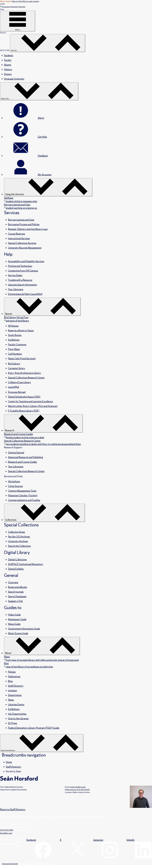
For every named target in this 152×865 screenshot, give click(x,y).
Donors (8, 74)
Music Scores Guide (18, 633)
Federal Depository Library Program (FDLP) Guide (33, 727)
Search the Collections (19, 546)
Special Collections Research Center (26, 377)
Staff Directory (15, 685)
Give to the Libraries (18, 718)
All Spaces (13, 325)
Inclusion (12, 690)
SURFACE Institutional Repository (25, 564)
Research (10, 430)
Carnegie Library (16, 368)
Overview (13, 582)
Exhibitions (13, 339)
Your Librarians (15, 289)
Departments (15, 695)
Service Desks (15, 275)
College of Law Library (19, 382)
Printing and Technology (20, 266)
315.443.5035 (77, 789)
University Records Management (25, 247)
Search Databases (17, 596)
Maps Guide (14, 624)
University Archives (18, 541)
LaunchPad (13, 387)
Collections (11, 519)
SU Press (12, 723)
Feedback (42, 155)
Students (8, 55)
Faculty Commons (17, 344)
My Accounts (44, 174)
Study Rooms (14, 335)
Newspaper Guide (17, 619)
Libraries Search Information (22, 284)
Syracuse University (14, 78)
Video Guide (14, 614)
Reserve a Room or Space (21, 330)
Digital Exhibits (16, 568)
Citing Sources (15, 486)
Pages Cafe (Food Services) (22, 358)
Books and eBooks (17, 587)
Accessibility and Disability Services (26, 261)
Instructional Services (19, 238)
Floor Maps (14, 349)
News (11, 699)
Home (9, 762)
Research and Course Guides (22, 462)
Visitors (8, 69)
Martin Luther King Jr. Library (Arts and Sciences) (33, 406)
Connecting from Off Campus (23, 270)
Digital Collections (17, 559)
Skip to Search (6, 1)
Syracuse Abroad (16, 392)
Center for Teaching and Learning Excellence (30, 401)
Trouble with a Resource (20, 280)
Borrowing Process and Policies (23, 224)
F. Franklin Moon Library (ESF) (23, 410)
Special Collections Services (22, 243)
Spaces (9, 313)
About (8, 653)
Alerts (40, 118)
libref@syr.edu (6, 833)
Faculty (7, 60)
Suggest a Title (15, 601)
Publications (14, 676)
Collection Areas (16, 532)
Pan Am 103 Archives (19, 536)
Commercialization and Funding (24, 500)
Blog (10, 681)
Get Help (42, 136)
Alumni (7, 64)
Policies (12, 671)
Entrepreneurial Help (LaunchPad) (25, 294)
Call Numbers (15, 353)
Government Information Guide (24, 628)
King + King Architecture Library (24, 373)
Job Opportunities (17, 713)
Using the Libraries (14, 194)
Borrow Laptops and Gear (21, 219)
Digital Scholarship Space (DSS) (24, 396)
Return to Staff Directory (12, 809)
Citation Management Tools (22, 490)
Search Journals (16, 591)
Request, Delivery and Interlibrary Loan (28, 229)
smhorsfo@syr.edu (78, 787)
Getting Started (16, 452)
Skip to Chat (17, 1)
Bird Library (14, 363)
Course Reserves (16, 233)
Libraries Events (16, 704)
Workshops (14, 481)
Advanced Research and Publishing (25, 457)
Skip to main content (30, 1)
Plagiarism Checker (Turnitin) (22, 495)
